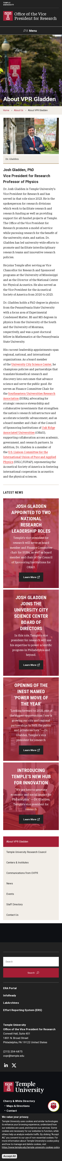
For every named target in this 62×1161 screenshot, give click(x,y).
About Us (18, 110)
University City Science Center (31, 364)
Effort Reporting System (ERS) (22, 1010)
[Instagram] (6, 1065)
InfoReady (9, 995)
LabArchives (11, 1002)
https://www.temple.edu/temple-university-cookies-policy (31, 1147)
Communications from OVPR (22, 873)
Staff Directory (14, 904)
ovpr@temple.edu (13, 1055)
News (9, 883)
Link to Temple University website (24, 1087)
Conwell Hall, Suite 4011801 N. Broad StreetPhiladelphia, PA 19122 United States (25, 1038)
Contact (12, 1110)
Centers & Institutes (17, 862)
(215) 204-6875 (13, 1051)
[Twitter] (14, 1065)
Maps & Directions (18, 1106)
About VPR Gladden (17, 841)
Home (6, 110)
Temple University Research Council (26, 852)
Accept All (9, 1156)
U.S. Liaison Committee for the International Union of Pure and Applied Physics (29, 456)
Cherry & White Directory (19, 1101)
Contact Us (12, 914)
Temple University (8, 4)
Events (10, 893)
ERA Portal (10, 988)
